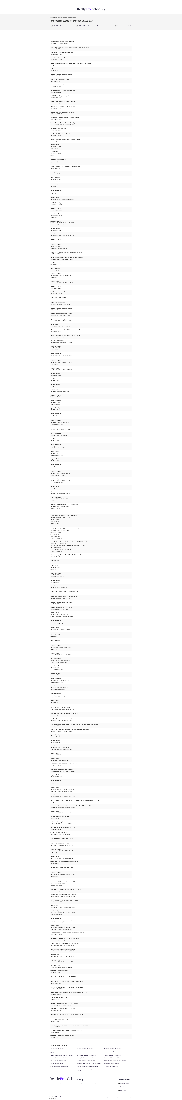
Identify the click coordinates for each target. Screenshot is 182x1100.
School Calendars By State (60, 2)
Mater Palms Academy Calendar (111, 1063)
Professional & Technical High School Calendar (115, 1058)
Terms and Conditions (128, 1098)
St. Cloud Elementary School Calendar (59, 1066)
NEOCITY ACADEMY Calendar (111, 1069)
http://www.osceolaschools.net (124, 25)
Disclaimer (113, 1098)
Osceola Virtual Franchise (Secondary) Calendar (61, 1055)
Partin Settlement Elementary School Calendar (115, 1060)
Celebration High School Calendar (58, 1060)
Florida (55, 17)
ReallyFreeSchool (59, 1096)
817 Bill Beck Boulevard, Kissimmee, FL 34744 (88, 25)
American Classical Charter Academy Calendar (61, 1058)
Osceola (59, 17)
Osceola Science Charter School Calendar (86, 1055)
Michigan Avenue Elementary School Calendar (88, 1066)
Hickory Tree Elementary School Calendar (86, 1058)
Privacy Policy (119, 1098)
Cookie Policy (105, 1098)
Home (50, 2)
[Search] (132, 2)
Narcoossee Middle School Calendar (112, 1048)
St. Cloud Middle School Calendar (85, 1048)
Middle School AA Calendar (56, 1063)
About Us (83, 2)
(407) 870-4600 (57, 25)
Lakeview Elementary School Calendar (59, 1069)
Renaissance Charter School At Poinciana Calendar (89, 1063)
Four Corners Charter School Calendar (112, 1055)
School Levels (73, 2)
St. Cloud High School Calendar (111, 1066)
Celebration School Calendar (57, 1048)
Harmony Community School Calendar (86, 1060)
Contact (89, 2)
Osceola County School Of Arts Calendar (86, 1051)
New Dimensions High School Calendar (113, 1051)
